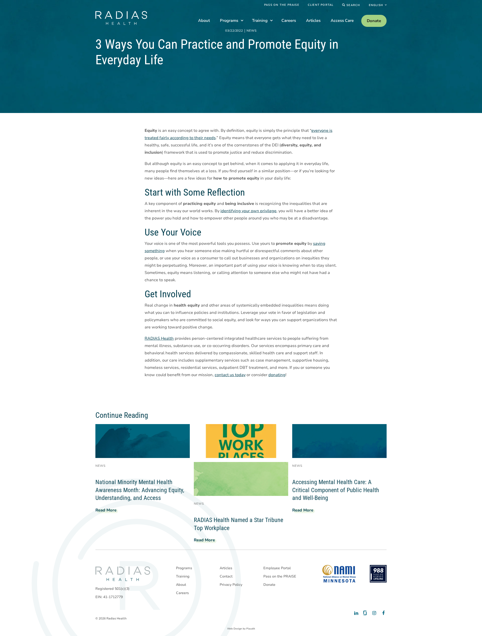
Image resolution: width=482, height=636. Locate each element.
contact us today (230, 375)
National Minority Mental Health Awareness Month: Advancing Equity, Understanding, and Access (139, 490)
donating (276, 375)
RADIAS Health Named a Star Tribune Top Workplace (238, 524)
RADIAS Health (159, 338)
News (252, 31)
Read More (107, 511)
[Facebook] (382, 613)
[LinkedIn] (355, 613)
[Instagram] (373, 613)
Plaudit (250, 628)
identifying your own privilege (248, 211)
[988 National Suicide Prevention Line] (378, 574)
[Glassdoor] (364, 613)
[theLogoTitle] (121, 18)
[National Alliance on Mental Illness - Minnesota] (339, 574)
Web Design (234, 628)
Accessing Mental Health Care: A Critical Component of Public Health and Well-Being (335, 490)
